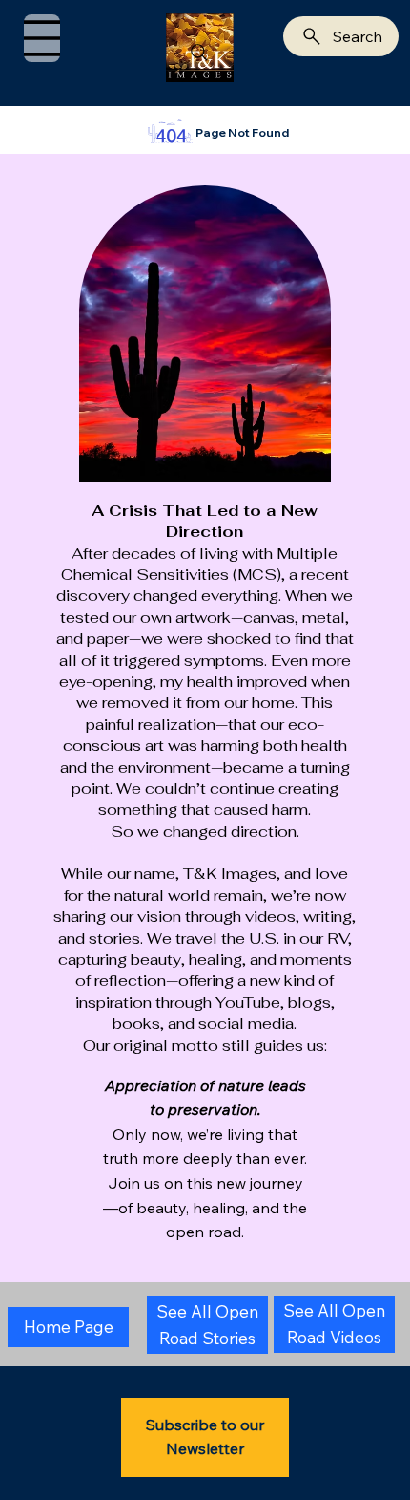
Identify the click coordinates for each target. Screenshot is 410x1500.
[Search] (199, 52)
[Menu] (42, 38)
